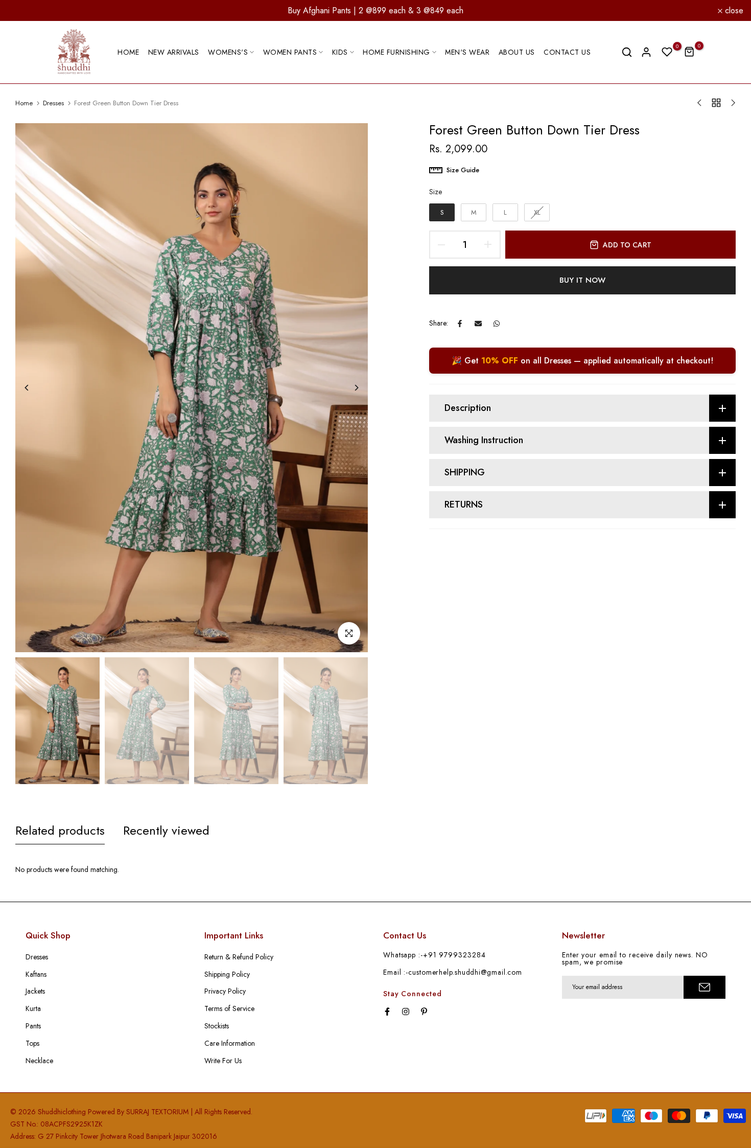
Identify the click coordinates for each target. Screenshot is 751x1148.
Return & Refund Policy (238, 957)
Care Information (229, 1043)
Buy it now (582, 280)
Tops (32, 1043)
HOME (128, 52)
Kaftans (36, 974)
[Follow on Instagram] (406, 1011)
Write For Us (223, 1060)
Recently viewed (166, 830)
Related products (60, 830)
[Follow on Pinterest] (424, 1011)
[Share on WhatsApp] (496, 323)
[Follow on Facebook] (387, 1011)
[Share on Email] (478, 323)
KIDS (340, 52)
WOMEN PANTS (290, 52)
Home (24, 103)
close (22, 11)
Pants (33, 1026)
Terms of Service (229, 1008)
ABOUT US (517, 52)
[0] (667, 52)
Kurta (33, 1008)
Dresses (53, 103)
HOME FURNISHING (396, 52)
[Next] (348, 387)
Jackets (35, 991)
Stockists (216, 1026)
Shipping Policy (227, 974)
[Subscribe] (704, 987)
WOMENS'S (228, 52)
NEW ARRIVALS (173, 52)
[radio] (442, 212)
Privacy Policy (225, 991)
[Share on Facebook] (460, 323)
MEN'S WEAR (467, 52)
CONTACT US (567, 52)
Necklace (39, 1060)
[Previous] (34, 387)
